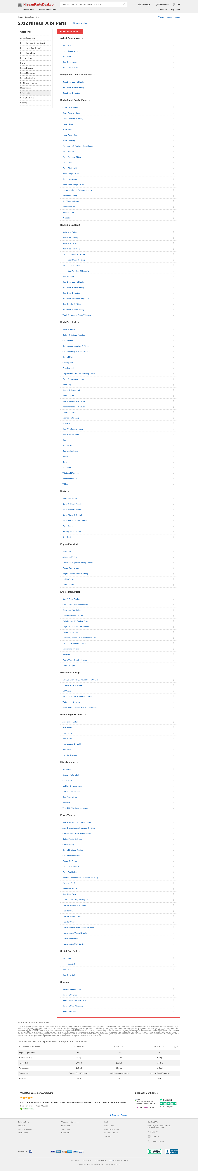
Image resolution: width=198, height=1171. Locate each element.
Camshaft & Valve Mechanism (75, 605)
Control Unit (67, 357)
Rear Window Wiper (70, 434)
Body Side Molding (70, 238)
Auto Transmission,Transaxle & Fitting (78, 828)
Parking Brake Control (71, 532)
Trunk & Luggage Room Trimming (76, 315)
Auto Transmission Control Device (76, 822)
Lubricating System (70, 649)
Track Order (65, 1129)
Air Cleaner (67, 727)
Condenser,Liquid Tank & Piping (76, 351)
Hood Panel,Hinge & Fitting (74, 185)
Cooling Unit (67, 363)
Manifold (66, 654)
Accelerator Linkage (70, 722)
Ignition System (69, 579)
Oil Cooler (66, 691)
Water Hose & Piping (71, 702)
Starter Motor (68, 585)
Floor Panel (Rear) (70, 135)
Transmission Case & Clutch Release (78, 927)
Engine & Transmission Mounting (76, 627)
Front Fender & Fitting (71, 157)
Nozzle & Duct (68, 423)
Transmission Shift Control (73, 944)
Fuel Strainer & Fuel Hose (73, 744)
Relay (64, 440)
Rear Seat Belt (68, 975)
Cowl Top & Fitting (70, 107)
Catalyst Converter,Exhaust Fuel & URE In (80, 680)
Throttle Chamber (70, 755)
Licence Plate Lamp (70, 418)
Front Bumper (68, 151)
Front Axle (66, 45)
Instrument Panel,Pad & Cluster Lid (77, 190)
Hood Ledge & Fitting (71, 174)
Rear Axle (66, 56)
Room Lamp (67, 445)
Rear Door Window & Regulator (75, 298)
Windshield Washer (70, 473)
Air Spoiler (66, 769)
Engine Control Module (72, 568)
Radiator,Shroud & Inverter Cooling (77, 696)
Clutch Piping (68, 844)
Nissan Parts (28, 10)
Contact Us (163, 10)
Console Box (67, 780)
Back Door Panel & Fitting (73, 87)
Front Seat (67, 958)
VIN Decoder (23, 1133)
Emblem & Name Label (72, 786)
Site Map (107, 1136)
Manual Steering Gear (71, 989)
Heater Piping (68, 396)
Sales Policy (74, 1160)
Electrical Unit (68, 368)
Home (20, 17)
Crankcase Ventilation (71, 610)
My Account (65, 1126)
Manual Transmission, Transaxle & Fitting (80, 878)
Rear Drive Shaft (69, 889)
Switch (65, 462)
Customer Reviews (25, 1129)
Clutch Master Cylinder (72, 839)
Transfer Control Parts (71, 916)
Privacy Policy (100, 1160)
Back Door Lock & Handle (73, 82)
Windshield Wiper (69, 478)
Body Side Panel (69, 243)
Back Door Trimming (71, 93)
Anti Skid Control (69, 498)
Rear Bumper (68, 276)
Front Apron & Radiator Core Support (78, 146)
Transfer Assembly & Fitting (74, 905)
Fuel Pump (67, 738)
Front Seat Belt (68, 964)
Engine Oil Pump (69, 861)
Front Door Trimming (71, 265)
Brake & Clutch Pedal (71, 504)
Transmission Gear (70, 938)
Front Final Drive (69, 872)
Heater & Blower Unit (71, 390)
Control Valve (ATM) (71, 855)
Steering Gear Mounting (72, 1006)
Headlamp (66, 385)
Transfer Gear (68, 922)
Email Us (155, 1132)
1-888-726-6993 (158, 1142)
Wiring (65, 484)
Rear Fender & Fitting (71, 304)
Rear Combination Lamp (72, 429)
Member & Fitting (69, 196)
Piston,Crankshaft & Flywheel (74, 660)
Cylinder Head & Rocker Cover (75, 621)
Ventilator (66, 218)
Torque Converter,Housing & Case (77, 900)
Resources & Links (111, 1133)
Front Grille (67, 162)
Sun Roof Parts (68, 212)
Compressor (67, 340)
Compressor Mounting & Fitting (75, 346)
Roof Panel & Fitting (70, 201)
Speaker (66, 456)
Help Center (175, 10)
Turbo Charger (68, 665)
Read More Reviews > (120, 1115)
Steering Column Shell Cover (74, 1000)
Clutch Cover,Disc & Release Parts (77, 833)
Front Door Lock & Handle (73, 254)
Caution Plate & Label (71, 775)
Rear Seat (66, 969)
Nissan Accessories (47, 10)
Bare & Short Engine (71, 599)
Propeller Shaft (68, 883)
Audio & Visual (68, 329)
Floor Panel (67, 129)
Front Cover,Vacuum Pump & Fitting (77, 643)
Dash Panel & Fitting (71, 113)
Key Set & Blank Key (71, 791)
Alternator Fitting (69, 557)
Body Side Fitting (69, 232)
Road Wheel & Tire (70, 67)
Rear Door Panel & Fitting (73, 287)
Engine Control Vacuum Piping (75, 574)
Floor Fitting (67, 124)
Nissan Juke (29, 17)
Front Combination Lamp (73, 379)
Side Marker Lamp (70, 451)
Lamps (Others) (69, 412)
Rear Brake (67, 537)
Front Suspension (70, 51)
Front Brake (67, 526)
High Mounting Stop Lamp (73, 401)
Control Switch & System (72, 850)
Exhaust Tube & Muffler (72, 685)
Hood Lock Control (70, 179)
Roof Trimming (68, 207)
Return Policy (87, 1160)
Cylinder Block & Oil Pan (72, 616)
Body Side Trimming (71, 249)
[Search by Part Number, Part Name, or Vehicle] (124, 4)
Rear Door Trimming (71, 293)
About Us (21, 1126)
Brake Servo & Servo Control (74, 521)
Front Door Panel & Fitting (73, 260)
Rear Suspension (69, 62)
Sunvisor (66, 802)
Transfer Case (68, 911)
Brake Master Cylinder (71, 509)
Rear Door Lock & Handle (73, 282)
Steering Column (69, 995)
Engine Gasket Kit (70, 632)
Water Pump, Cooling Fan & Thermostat (79, 707)
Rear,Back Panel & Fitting (73, 309)
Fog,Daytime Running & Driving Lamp (78, 374)
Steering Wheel (69, 1011)
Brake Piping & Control (72, 515)
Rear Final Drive (69, 894)
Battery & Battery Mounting (73, 335)
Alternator (66, 551)
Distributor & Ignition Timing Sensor (77, 563)
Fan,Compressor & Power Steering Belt (79, 638)
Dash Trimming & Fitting (72, 118)
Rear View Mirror (69, 797)
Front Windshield (69, 168)
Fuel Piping (67, 733)
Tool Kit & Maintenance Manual (75, 808)
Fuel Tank (66, 749)
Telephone (66, 467)
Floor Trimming (68, 140)
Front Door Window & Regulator (76, 271)
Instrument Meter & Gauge (73, 407)
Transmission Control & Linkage (76, 933)
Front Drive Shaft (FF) (71, 867)
